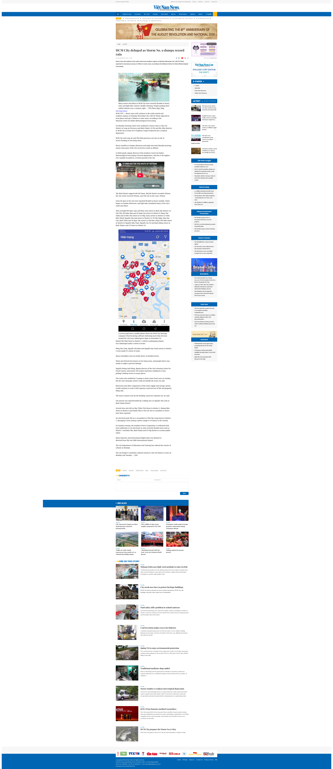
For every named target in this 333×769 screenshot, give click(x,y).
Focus (118, 18)
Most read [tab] (210, 101)
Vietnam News (139, 470)
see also (122, 503)
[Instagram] (185, 58)
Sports (173, 14)
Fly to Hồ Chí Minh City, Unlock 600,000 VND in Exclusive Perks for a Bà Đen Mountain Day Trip (205, 280)
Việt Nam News (166, 7)
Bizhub (194, 1)
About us (191, 760)
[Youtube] (182, 58)
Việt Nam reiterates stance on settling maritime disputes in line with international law (205, 317)
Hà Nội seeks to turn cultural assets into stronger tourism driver (204, 247)
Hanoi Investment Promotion (161, 18)
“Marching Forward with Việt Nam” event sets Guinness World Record (151, 552)
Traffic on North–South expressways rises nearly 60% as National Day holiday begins (126, 552)
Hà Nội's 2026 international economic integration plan (205, 225)
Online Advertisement (201, 93)
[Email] (188, 58)
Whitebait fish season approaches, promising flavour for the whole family (204, 345)
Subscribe (197, 88)
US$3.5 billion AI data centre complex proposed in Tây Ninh (151, 525)
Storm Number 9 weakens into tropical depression (162, 688)
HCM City (131, 470)
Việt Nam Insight (120, 20)
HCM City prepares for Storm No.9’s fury (158, 729)
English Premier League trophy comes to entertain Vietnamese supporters (209, 117)
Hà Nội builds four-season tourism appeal (204, 243)
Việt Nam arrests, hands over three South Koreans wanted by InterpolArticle (127, 526)
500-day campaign (142, 20)
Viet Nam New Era (146, 18)
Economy (137, 14)
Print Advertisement (200, 90)
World (200, 14)
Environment (183, 14)
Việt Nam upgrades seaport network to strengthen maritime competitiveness (204, 310)
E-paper (197, 81)
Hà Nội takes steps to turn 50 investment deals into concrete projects (203, 219)
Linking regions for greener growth (175, 551)
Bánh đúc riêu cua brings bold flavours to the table (203, 358)
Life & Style (164, 14)
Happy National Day (156, 20)
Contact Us (214, 1)
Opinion (192, 14)
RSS (216, 760)
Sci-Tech (147, 14)
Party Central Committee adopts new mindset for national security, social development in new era (205, 171)
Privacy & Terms (208, 760)
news (146, 470)
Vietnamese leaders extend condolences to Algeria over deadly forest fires (209, 150)
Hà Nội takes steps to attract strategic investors (205, 230)
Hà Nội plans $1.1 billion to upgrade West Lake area (204, 203)
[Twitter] (179, 58)
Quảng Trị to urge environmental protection (159, 648)
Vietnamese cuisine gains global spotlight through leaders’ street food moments (205, 352)
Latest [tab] (196, 101)
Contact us (199, 760)
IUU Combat (130, 20)
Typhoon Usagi (154, 470)
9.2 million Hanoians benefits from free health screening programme (204, 192)
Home (119, 44)
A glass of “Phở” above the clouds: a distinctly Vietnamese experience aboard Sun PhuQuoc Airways (204, 287)
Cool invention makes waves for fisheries (158, 627)
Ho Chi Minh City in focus (202, 18)
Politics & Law (127, 14)
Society (155, 14)
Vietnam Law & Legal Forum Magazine (181, 1)
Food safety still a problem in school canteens (160, 607)
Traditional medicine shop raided (155, 668)
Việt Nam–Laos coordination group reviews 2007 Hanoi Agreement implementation (202, 139)
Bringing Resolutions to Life (132, 18)
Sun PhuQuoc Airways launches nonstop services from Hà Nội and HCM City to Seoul (204, 293)
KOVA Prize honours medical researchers (158, 709)
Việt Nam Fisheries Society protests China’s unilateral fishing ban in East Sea (205, 324)
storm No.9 (163, 470)
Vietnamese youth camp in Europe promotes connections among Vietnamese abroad (177, 526)
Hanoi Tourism (189, 18)
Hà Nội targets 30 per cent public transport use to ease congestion (204, 252)
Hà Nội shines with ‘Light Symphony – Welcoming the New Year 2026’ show (205, 198)
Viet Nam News (121, 111)
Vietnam (124, 470)
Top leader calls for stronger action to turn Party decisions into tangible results (205, 178)
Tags (118, 470)
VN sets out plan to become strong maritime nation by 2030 (204, 165)
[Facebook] (176, 58)
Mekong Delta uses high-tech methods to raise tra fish (163, 567)
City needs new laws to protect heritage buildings (161, 587)
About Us (207, 1)
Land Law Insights (177, 18)
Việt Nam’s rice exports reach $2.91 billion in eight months (209, 127)
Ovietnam (200, 1)
